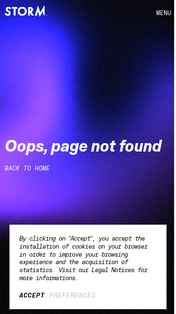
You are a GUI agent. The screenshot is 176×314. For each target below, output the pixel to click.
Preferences (72, 295)
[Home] (26, 11)
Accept (32, 295)
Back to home (27, 168)
